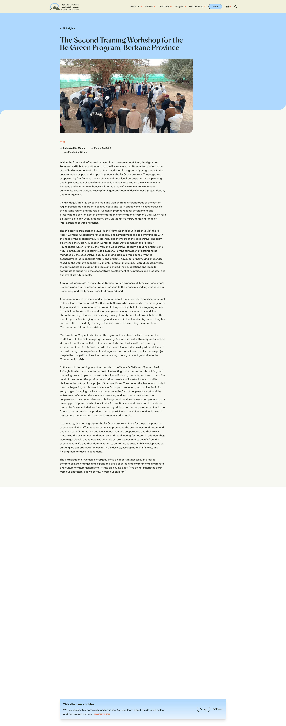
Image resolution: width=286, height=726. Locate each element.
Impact (149, 6)
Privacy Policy (101, 714)
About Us (134, 6)
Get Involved (196, 6)
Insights (179, 6)
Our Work (164, 6)
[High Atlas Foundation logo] (64, 6)
